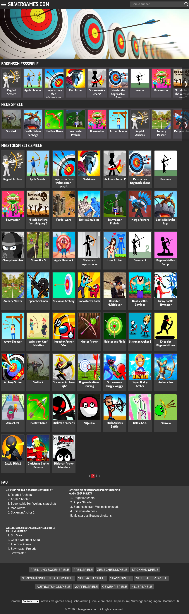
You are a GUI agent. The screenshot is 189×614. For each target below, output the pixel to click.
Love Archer (114, 260)
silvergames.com (28, 4)
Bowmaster (161, 90)
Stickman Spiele (145, 569)
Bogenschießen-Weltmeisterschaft (54, 95)
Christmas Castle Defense (38, 465)
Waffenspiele (86, 586)
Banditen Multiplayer (115, 302)
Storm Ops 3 (38, 260)
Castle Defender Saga (33, 133)
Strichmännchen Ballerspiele (48, 578)
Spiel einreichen (101, 601)
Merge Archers (140, 219)
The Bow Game (54, 131)
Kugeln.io (89, 423)
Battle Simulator (89, 219)
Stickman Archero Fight (64, 384)
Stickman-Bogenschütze (89, 262)
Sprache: (16, 601)
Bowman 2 (140, 260)
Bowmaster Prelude (76, 133)
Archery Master (161, 133)
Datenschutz (171, 601)
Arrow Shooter (118, 131)
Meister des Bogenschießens (118, 93)
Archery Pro (165, 382)
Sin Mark (11, 131)
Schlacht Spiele (92, 578)
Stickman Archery (64, 301)
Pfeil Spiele (83, 569)
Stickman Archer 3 (140, 341)
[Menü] (4, 3)
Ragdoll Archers (11, 92)
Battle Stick (140, 423)
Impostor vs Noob (89, 301)
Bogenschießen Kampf (165, 262)
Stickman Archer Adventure (64, 465)
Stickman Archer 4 (64, 423)
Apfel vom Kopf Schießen (38, 343)
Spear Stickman (38, 301)
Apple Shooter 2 (63, 260)
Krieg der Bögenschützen (165, 343)
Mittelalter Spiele (151, 578)
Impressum (121, 601)
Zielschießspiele (112, 569)
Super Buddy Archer (140, 384)
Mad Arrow (75, 90)
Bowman (140, 90)
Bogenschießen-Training (89, 384)
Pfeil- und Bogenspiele (49, 569)
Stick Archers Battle (115, 424)
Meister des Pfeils (114, 341)
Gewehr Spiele (114, 586)
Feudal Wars (63, 219)
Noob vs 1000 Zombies (140, 302)
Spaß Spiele (120, 578)
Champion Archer (12, 260)
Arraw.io (166, 423)
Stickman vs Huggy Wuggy (114, 384)
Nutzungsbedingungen (146, 601)
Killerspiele (141, 586)
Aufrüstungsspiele (53, 586)
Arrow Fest (12, 423)
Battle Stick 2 (13, 463)
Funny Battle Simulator (165, 302)
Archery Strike (13, 382)
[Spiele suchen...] (186, 4)
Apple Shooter (32, 90)
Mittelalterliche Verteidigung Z (38, 221)
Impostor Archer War (64, 343)
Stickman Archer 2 (97, 92)
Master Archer (89, 341)
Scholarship (80, 601)
